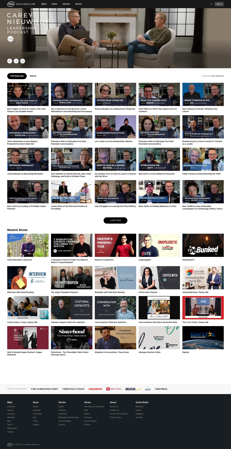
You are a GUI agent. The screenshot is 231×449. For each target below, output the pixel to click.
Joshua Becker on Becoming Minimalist (25, 174)
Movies (66, 4)
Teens (9, 425)
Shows (78, 4)
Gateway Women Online (149, 352)
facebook (139, 407)
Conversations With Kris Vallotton (110, 322)
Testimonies (12, 428)
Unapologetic (145, 260)
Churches (11, 407)
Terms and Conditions (119, 414)
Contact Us (114, 410)
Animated (63, 414)
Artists (35, 407)
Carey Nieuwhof (217, 76)
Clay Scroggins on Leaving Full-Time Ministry (115, 206)
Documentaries (65, 421)
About (33, 76)
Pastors (10, 410)
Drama (61, 407)
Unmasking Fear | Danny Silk (195, 292)
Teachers (11, 414)
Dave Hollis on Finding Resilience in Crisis (157, 206)
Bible (43, 4)
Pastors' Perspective (104, 260)
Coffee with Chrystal (148, 292)
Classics (10, 432)
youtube (139, 417)
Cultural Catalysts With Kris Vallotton (68, 322)
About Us (114, 407)
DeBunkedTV (188, 260)
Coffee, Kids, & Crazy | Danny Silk (22, 322)
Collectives (37, 414)
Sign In (219, 4)
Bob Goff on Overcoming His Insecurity (157, 174)
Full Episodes (17, 76)
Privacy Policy (116, 417)
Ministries (11, 417)
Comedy (62, 410)
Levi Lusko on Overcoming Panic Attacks (113, 141)
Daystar (185, 352)
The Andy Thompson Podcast (64, 292)
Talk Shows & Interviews (94, 407)
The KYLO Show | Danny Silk (195, 322)
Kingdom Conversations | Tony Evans (112, 352)
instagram (139, 414)
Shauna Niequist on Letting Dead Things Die (115, 109)
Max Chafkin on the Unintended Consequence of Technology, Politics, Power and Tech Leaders (202, 208)
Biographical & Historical (69, 417)
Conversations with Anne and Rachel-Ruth (158, 322)
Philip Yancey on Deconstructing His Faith (201, 174)
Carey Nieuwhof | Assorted (19, 260)
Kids (9, 421)
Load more (115, 220)
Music (55, 4)
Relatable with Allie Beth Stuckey (110, 292)
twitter (138, 410)
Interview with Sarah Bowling (20, 292)
